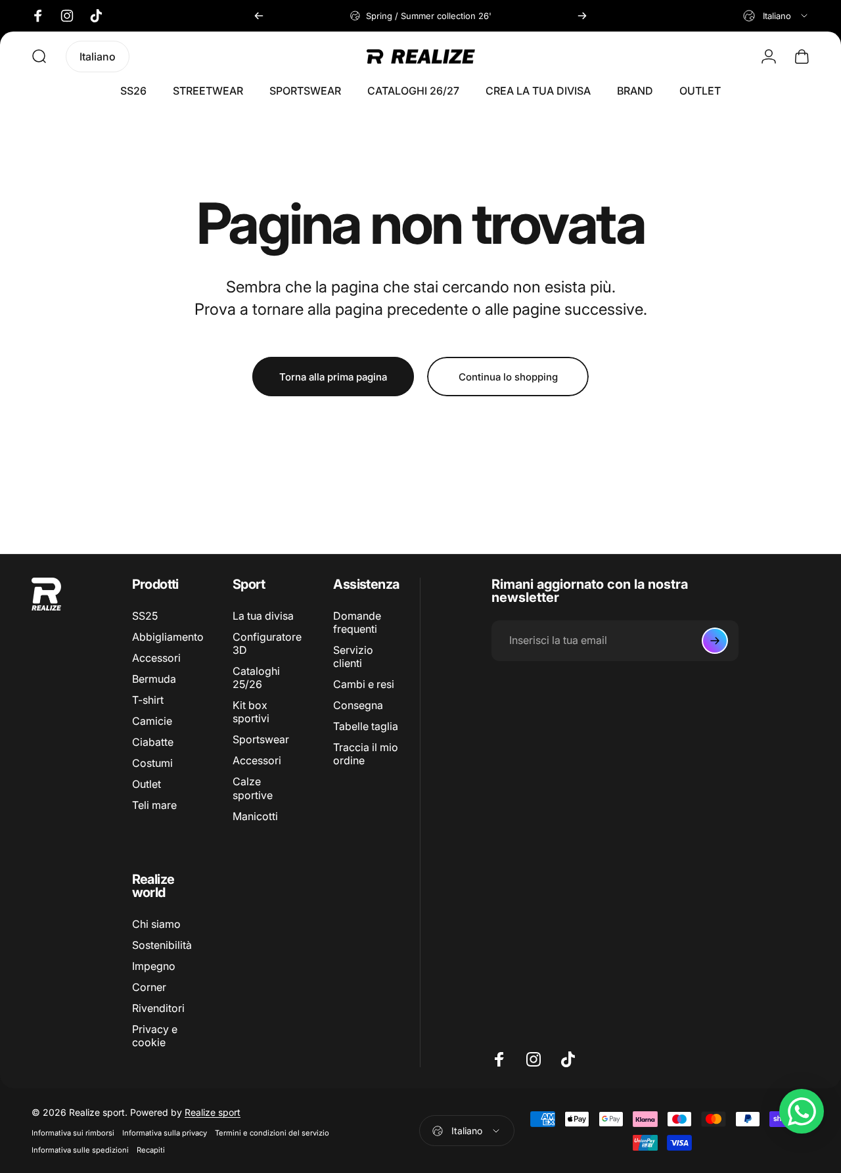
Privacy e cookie (154, 1036)
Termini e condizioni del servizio (272, 1133)
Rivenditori (158, 1008)
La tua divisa (263, 615)
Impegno (153, 966)
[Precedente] (258, 16)
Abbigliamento (168, 636)
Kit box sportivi (251, 712)
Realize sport (212, 1112)
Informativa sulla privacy (164, 1133)
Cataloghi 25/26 (256, 678)
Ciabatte (152, 742)
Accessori (156, 658)
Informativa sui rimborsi (73, 1133)
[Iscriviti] (715, 641)
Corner (149, 987)
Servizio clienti (353, 657)
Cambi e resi (363, 684)
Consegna (358, 705)
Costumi (152, 763)
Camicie (152, 721)
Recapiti (151, 1150)
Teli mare (154, 805)
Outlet (146, 784)
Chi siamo (156, 924)
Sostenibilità (162, 945)
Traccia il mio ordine (365, 754)
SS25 (145, 615)
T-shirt (148, 700)
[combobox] (776, 16)
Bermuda (154, 679)
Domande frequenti (357, 622)
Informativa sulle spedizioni (80, 1150)
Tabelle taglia (365, 726)
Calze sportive (253, 788)
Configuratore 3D (267, 643)
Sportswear (261, 740)
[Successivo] (582, 16)
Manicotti (255, 816)
